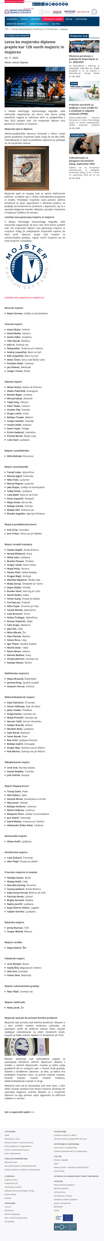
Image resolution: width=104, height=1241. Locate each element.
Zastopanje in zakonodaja (66, 1144)
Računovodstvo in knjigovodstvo (18, 1146)
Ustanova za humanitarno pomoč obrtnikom (76, 1176)
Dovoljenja (10, 1203)
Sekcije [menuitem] (68, 19)
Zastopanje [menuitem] (81, 19)
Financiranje (59, 1171)
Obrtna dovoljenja (12, 1214)
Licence (8, 1207)
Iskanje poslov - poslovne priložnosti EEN (71, 1167)
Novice (64, 29)
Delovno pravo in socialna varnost (19, 1142)
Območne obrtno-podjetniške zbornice (70, 1139)
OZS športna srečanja (63, 1196)
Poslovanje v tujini (12, 1139)
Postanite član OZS (13, 1)
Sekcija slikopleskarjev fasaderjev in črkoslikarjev (35, 29)
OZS (6, 29)
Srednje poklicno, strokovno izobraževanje (22, 1169)
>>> (32, 1112)
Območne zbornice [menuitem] (16, 24)
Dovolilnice (9, 1210)
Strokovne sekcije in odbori (65, 1135)
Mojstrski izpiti (11, 1162)
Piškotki (59, 1207)
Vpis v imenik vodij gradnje (16, 1218)
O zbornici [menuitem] (12, 19)
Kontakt (8, 1198)
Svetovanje (10, 1131)
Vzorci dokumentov (13, 1153)
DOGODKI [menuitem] (35, 19)
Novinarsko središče (13, 1187)
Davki (7, 1135)
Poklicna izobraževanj (16, 1158)
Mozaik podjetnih (61, 1188)
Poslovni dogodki (61, 1160)
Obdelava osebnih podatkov (66, 1199)
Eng (42, 4)
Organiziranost (11, 1180)
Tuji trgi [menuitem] (56, 24)
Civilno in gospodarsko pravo (17, 1150)
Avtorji (56, 1210)
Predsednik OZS (11, 1183)
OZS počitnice (60, 1192)
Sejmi (56, 1163)
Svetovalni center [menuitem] (52, 19)
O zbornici (10, 1176)
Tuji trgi (58, 1156)
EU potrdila (9, 1221)
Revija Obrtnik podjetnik (64, 1185)
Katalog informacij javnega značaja (19, 1190)
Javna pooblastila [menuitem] (39, 24)
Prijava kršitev (10, 1194)
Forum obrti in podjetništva (65, 1147)
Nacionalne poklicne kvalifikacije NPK (20, 1166)
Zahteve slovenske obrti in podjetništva (70, 1151)
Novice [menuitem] (24, 19)
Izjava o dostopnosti (62, 1203)
